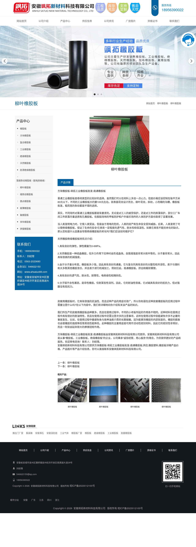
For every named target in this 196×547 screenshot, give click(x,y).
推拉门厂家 (18, 432)
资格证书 (152, 21)
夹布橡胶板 (25, 221)
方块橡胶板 (25, 135)
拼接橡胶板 (25, 228)
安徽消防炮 (52, 432)
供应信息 (87, 21)
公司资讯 (109, 21)
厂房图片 (131, 21)
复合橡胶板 (25, 142)
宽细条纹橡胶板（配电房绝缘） (31, 180)
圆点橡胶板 (25, 201)
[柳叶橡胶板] (72, 390)
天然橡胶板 (25, 162)
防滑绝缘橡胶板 (27, 169)
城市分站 (14, 499)
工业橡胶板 (25, 149)
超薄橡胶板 (25, 207)
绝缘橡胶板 (25, 156)
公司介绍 (43, 21)
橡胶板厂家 (76, 432)
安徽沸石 (39, 432)
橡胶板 (23, 128)
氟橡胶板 (24, 214)
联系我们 (174, 21)
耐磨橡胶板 (126, 432)
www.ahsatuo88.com (35, 272)
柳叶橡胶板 (162, 103)
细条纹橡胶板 (26, 194)
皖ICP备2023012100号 (82, 485)
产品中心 (65, 21)
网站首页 (21, 21)
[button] (95, 94)
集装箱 (29, 432)
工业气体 (64, 432)
